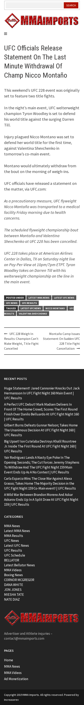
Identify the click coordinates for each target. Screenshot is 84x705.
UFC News (11, 303)
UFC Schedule (14, 555)
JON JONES (13, 589)
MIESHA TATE (14, 594)
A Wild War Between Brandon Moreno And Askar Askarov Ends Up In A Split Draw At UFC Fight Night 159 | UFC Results (41, 499)
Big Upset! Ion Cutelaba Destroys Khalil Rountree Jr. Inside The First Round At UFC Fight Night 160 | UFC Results (40, 446)
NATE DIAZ (12, 599)
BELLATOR (11, 560)
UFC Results (29, 303)
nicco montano (55, 308)
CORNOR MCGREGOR (19, 580)
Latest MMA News (38, 297)
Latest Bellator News (19, 565)
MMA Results (13, 535)
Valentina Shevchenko (33, 313)
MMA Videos (13, 570)
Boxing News (13, 575)
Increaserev (11, 700)
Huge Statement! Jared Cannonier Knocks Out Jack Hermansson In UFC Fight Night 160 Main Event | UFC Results (42, 393)
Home (8, 660)
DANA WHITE (13, 584)
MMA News (12, 526)
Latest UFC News (64, 297)
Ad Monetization (16, 679)
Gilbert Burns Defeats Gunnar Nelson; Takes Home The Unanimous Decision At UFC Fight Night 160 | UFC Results (41, 430)
